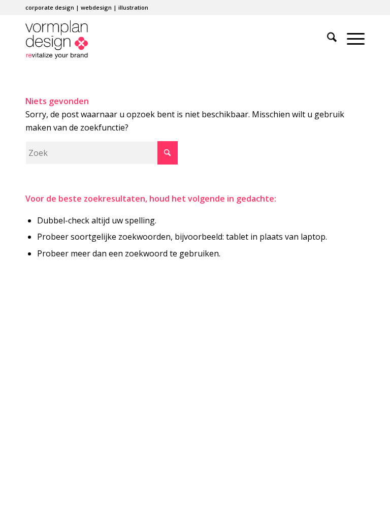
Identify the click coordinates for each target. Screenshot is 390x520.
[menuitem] (327, 38)
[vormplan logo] (56, 38)
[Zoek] (327, 38)
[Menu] (351, 38)
